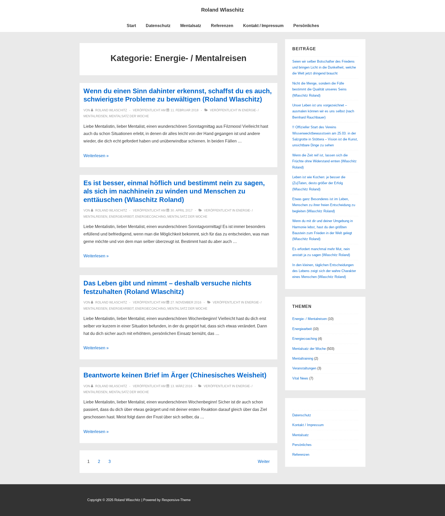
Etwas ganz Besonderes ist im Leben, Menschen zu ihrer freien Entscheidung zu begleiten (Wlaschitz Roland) (323, 205)
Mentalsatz (190, 25)
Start (131, 25)
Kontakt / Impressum (263, 25)
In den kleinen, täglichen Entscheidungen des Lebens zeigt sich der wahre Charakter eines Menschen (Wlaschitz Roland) (324, 271)
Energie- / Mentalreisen (309, 319)
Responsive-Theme (176, 500)
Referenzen (222, 25)
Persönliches (306, 25)
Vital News (300, 378)
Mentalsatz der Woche (129, 116)
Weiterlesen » (96, 156)
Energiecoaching (150, 216)
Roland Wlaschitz (222, 10)
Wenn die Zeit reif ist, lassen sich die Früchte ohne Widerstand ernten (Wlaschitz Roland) (324, 161)
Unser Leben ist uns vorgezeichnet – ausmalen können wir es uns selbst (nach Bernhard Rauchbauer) (323, 111)
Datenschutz (158, 25)
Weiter (264, 461)
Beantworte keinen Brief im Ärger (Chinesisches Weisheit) (175, 375)
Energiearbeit (121, 216)
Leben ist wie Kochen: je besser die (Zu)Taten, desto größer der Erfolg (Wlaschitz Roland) (318, 183)
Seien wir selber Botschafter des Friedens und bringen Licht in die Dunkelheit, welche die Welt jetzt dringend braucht (324, 67)
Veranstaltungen (304, 368)
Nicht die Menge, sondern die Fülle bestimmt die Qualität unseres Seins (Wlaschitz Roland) (319, 89)
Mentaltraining (302, 358)
